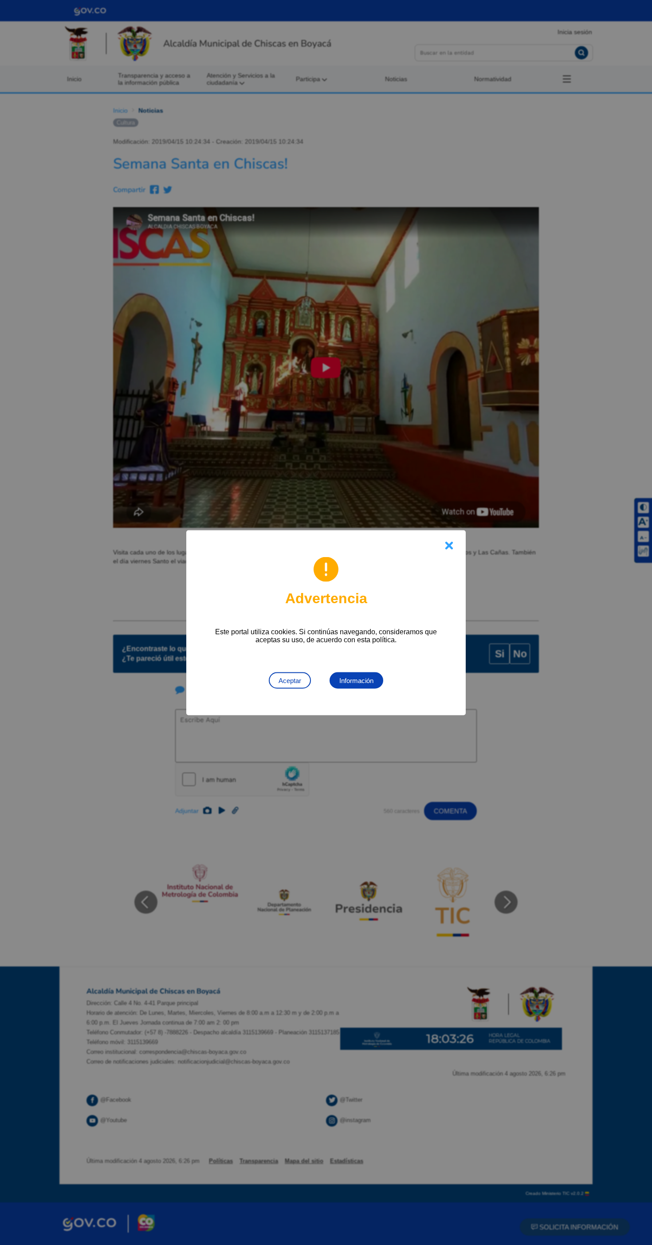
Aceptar (290, 680)
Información (356, 680)
